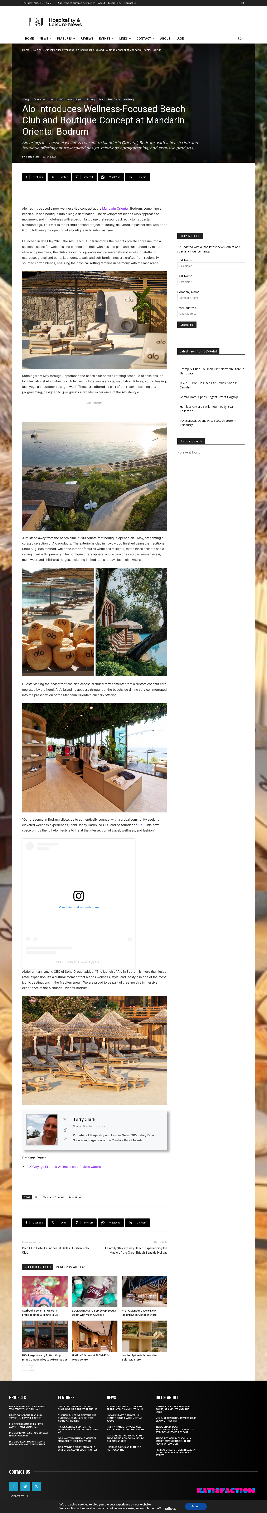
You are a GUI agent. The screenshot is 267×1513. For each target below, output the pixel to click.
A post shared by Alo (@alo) (79, 962)
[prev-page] (24, 1368)
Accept (195, 1506)
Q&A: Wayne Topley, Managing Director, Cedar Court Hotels (78, 1448)
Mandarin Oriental (115, 208)
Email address (186, 308)
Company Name (188, 292)
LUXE (60, 99)
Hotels (51, 99)
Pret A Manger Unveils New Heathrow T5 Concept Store (125, 1428)
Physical (79, 99)
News (69, 99)
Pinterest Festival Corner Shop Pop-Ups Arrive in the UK (77, 1408)
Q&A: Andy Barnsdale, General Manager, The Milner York (77, 1440)
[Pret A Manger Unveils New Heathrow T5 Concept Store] (144, 1291)
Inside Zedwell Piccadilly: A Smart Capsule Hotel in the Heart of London (173, 1441)
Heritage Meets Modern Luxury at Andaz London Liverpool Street (176, 1453)
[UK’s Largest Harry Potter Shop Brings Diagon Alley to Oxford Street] (45, 1336)
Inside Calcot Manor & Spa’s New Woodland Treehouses (27, 1443)
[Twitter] (36, 1486)
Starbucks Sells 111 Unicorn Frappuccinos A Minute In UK (125, 1408)
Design (37, 50)
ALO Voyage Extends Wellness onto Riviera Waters (63, 1167)
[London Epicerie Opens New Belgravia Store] (144, 1336)
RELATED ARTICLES (38, 1267)
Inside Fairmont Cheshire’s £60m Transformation (26, 1425)
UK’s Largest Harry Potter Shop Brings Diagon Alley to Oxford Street (125, 1438)
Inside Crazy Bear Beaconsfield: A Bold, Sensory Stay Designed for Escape (175, 1430)
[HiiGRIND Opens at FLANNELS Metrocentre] (94, 1336)
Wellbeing (129, 99)
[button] (240, 38)
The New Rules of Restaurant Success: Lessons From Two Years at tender (77, 1418)
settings (170, 1508)
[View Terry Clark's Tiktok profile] (65, 1129)
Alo (139, 825)
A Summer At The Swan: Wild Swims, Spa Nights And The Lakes (173, 1409)
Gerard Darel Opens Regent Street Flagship (209, 397)
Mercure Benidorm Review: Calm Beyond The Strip (176, 1419)
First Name (184, 260)
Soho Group (75, 1197)
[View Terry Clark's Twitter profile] (65, 1120)
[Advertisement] (165, 21)
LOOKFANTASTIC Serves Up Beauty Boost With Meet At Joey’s (124, 1418)
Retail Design (114, 99)
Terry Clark (32, 156)
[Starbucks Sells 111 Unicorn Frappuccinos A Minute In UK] (45, 1291)
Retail (101, 99)
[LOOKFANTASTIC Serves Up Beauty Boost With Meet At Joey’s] (94, 1291)
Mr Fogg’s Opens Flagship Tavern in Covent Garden (25, 1416)
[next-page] (31, 1368)
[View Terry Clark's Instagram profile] (65, 1139)
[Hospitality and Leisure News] (55, 22)
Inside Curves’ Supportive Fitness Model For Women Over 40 (78, 1430)
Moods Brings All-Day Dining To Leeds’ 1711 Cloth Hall (27, 1408)
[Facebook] (13, 1486)
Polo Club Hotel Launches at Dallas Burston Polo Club (55, 1250)
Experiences (39, 99)
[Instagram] (242, 3)
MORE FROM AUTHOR (70, 1267)
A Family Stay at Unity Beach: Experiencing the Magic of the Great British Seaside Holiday (136, 1250)
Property (91, 99)
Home (25, 50)
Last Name (184, 276)
